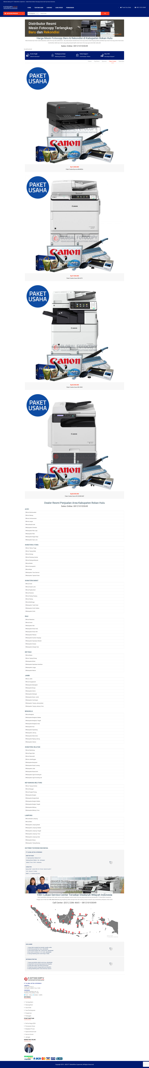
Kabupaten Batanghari (32, 685)
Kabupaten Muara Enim (32, 771)
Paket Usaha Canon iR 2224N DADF (74, 496)
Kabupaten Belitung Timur (33, 810)
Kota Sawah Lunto (31, 586)
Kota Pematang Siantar (32, 557)
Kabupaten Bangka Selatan (33, 801)
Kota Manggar (30, 789)
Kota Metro (29, 821)
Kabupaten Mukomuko (32, 735)
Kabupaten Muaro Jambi (33, 697)
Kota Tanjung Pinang (32, 658)
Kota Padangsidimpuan (32, 560)
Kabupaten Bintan (31, 661)
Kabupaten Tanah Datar (32, 605)
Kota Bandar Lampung (32, 818)
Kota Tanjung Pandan (32, 786)
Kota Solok (29, 583)
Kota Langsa (30, 521)
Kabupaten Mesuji (31, 840)
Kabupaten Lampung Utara (33, 837)
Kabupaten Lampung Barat (33, 824)
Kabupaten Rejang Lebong (33, 738)
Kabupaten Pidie (31, 533)
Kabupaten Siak (30, 625)
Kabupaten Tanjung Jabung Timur (35, 706)
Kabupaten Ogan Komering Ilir (34, 774)
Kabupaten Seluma (31, 742)
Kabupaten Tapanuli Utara (33, 575)
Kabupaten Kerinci (31, 691)
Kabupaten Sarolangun (32, 700)
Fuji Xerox (96, 61)
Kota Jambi (29, 678)
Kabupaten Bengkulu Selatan (34, 717)
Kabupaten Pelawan (31, 634)
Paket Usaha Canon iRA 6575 (75, 278)
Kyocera (104, 61)
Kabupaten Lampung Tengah (34, 830)
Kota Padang (30, 599)
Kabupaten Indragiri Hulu (33, 647)
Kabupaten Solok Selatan (33, 608)
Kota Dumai (29, 622)
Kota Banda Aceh (31, 524)
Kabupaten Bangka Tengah (33, 804)
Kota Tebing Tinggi (31, 548)
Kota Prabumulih (31, 756)
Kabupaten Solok (31, 611)
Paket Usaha (112, 61)
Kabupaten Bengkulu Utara (33, 723)
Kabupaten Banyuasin (32, 762)
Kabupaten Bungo (31, 688)
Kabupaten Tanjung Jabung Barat (35, 703)
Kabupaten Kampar (31, 644)
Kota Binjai (29, 569)
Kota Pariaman (30, 593)
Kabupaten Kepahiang (32, 729)
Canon (90, 61)
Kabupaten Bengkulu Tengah (34, 720)
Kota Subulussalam (31, 512)
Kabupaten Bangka (31, 795)
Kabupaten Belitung (31, 807)
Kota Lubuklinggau (31, 759)
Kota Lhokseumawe (31, 518)
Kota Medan (30, 563)
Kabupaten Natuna (31, 670)
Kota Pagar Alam (31, 753)
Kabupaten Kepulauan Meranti (34, 641)
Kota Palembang (31, 750)
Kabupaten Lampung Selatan (34, 827)
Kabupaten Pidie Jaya (32, 530)
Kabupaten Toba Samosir (33, 572)
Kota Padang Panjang (32, 596)
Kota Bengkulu (30, 714)
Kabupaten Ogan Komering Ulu (34, 777)
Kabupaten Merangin (32, 694)
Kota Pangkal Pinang (32, 792)
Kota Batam (29, 655)
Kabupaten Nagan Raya (32, 536)
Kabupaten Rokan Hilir (32, 631)
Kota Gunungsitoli (31, 566)
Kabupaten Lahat (31, 768)
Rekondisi (121, 61)
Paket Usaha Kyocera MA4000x (74, 169)
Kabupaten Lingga (31, 667)
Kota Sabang (30, 515)
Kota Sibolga (30, 554)
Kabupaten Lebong (31, 732)
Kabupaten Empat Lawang (33, 765)
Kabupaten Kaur (30, 726)
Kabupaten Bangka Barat (33, 798)
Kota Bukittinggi (30, 602)
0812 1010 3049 (29, 1056)
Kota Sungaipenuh (31, 681)
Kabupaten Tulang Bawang (33, 843)
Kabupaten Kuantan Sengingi (34, 637)
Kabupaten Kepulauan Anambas (35, 664)
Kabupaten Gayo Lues (32, 539)
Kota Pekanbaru (30, 619)
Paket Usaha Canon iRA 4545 (75, 387)
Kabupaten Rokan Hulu (32, 628)
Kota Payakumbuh (31, 590)
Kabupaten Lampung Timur (33, 833)
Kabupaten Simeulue (32, 527)
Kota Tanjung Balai (31, 551)
